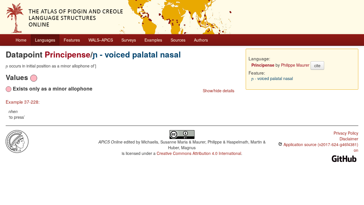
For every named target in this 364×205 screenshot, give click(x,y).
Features (72, 40)
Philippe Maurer (295, 65)
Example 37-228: (23, 102)
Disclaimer (349, 139)
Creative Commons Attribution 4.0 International (199, 153)
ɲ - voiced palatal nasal (137, 54)
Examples (153, 40)
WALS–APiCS (100, 40)
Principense (67, 54)
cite (317, 65)
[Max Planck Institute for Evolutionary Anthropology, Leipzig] (17, 141)
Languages (45, 40)
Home (21, 40)
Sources (178, 40)
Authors (201, 40)
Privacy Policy (346, 133)
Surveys (128, 40)
